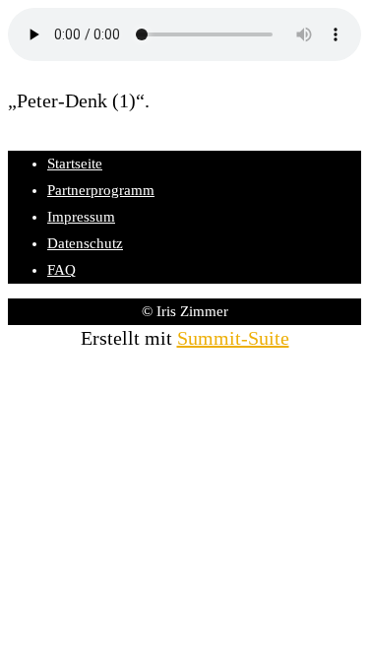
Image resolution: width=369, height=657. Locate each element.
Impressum (81, 217)
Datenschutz (85, 243)
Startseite (74, 163)
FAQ (61, 270)
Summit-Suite (233, 338)
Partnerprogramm (100, 190)
